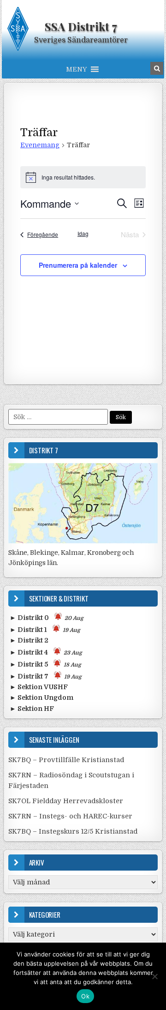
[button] (76, 69)
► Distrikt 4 (46, 652)
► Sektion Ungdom (41, 697)
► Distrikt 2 (29, 640)
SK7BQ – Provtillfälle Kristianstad (66, 760)
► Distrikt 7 (46, 676)
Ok (85, 996)
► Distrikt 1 (45, 629)
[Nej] (154, 976)
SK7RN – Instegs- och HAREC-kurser (70, 816)
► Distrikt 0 (46, 617)
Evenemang (39, 145)
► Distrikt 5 (45, 664)
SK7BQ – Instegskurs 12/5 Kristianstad (72, 831)
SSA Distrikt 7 (81, 26)
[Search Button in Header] (156, 68)
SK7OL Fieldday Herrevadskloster (65, 801)
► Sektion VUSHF (39, 687)
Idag (83, 233)
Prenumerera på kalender (78, 265)
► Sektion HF (32, 708)
